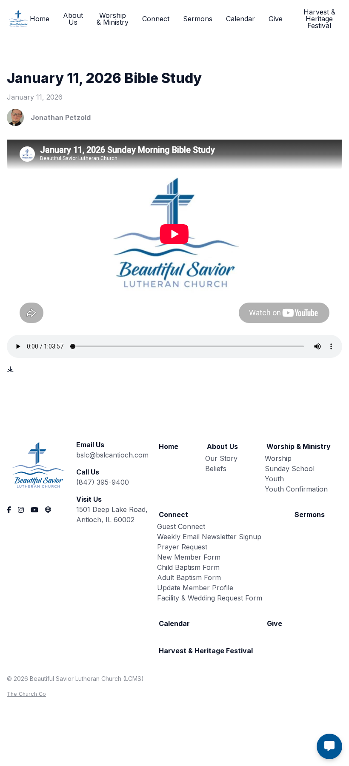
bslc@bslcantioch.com (112, 455)
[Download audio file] (10, 370)
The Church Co (26, 694)
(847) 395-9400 (102, 482)
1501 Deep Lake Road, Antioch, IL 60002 (112, 514)
